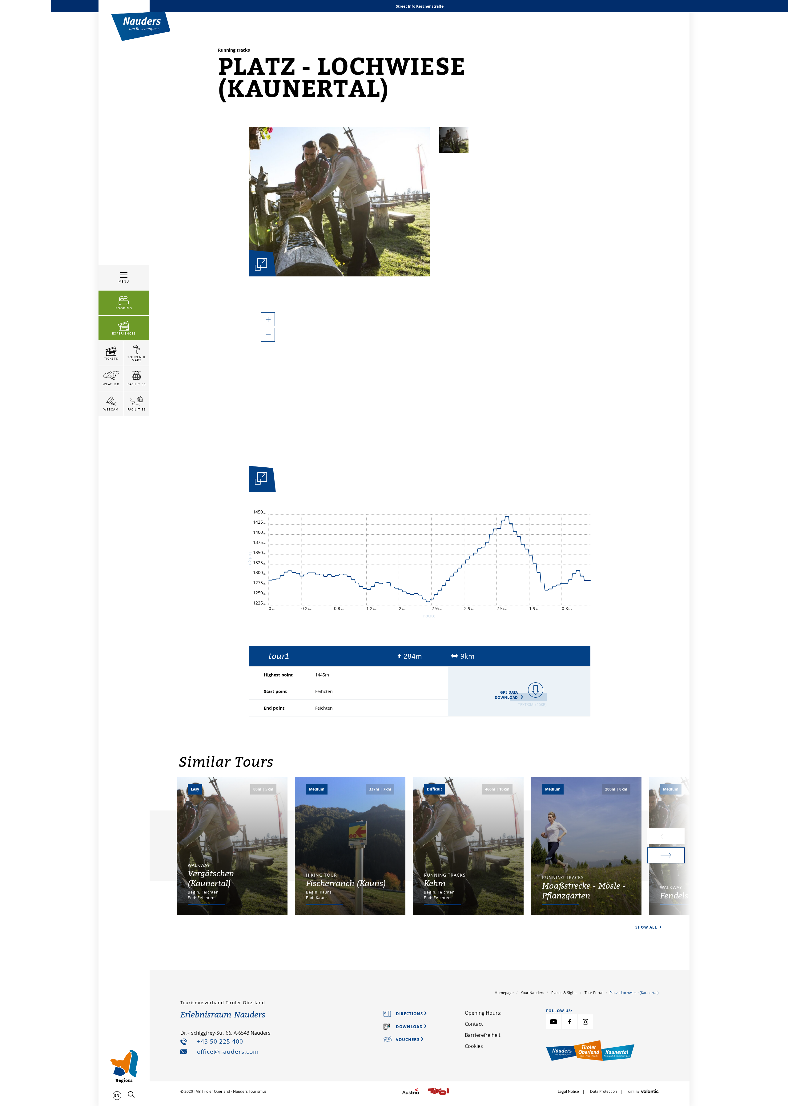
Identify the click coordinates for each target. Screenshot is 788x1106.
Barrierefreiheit (483, 1035)
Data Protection (604, 1091)
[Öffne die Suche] (131, 1094)
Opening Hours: (483, 1012)
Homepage (504, 992)
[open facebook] (569, 1021)
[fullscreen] (261, 264)
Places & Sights (564, 992)
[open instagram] (585, 1021)
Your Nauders (532, 992)
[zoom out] (268, 335)
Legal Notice (568, 1091)
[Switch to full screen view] (261, 480)
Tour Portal (594, 992)
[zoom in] (268, 319)
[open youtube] (553, 1021)
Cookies (474, 1046)
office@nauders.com (228, 1052)
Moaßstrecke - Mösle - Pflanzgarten (584, 890)
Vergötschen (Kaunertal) (211, 878)
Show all (646, 927)
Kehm (435, 883)
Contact (474, 1024)
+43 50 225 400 (220, 1041)
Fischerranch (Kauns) (346, 883)
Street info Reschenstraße (420, 6)
